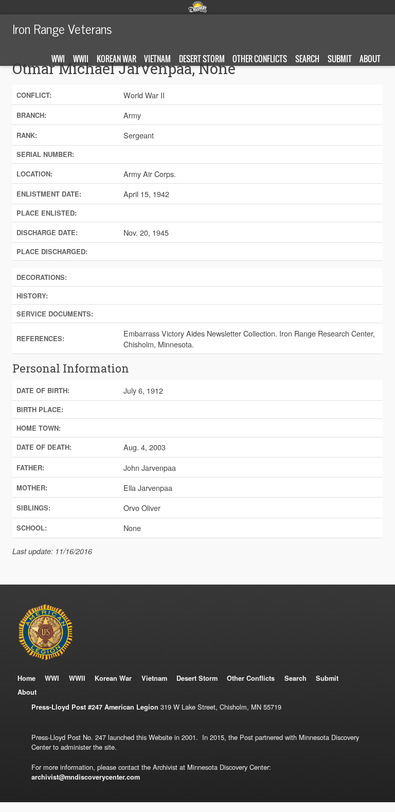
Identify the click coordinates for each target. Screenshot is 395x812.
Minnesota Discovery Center (197, 6)
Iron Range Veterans (62, 28)
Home (26, 678)
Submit (340, 58)
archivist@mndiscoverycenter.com (85, 777)
